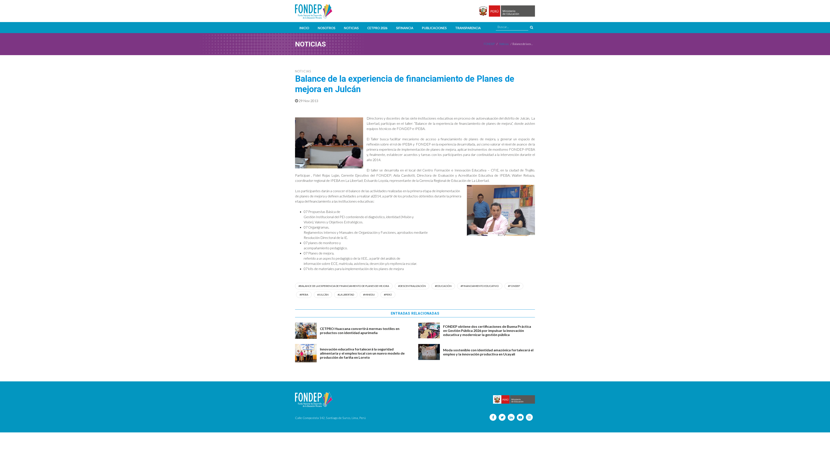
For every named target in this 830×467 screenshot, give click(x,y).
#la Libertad (346, 294)
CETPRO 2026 (377, 28)
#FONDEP (514, 286)
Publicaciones (434, 28)
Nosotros (326, 28)
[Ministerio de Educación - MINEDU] (506, 11)
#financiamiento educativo (480, 286)
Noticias (351, 28)
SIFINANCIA (404, 28)
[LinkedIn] (511, 417)
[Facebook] (493, 417)
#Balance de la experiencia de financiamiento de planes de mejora (343, 286)
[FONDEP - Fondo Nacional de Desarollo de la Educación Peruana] (313, 11)
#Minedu (369, 294)
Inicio (304, 28)
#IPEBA (304, 294)
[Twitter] (502, 417)
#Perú (388, 294)
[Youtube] (520, 417)
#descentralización (412, 286)
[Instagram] (529, 417)
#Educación (443, 286)
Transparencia (468, 28)
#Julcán (323, 294)
